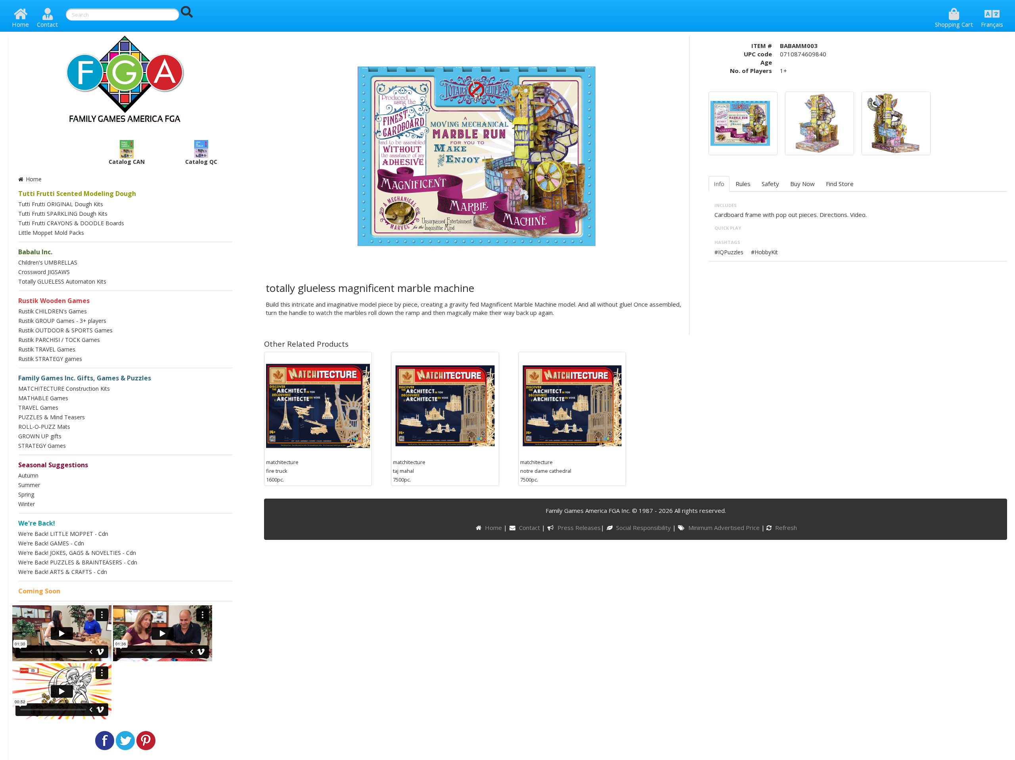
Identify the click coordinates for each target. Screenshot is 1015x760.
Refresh (785, 528)
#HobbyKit (764, 252)
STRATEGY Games (42, 445)
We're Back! (36, 523)
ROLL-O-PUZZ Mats (44, 426)
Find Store (840, 184)
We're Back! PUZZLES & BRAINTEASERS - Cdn (77, 562)
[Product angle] (893, 123)
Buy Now (802, 184)
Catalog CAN (127, 161)
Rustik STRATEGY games (50, 359)
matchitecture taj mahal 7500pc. (409, 471)
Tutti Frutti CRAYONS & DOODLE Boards (71, 223)
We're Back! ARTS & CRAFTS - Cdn (62, 572)
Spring (26, 494)
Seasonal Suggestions (53, 465)
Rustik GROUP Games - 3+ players (62, 320)
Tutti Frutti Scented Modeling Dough (77, 193)
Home (20, 24)
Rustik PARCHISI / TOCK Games (59, 340)
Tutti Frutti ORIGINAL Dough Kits (60, 204)
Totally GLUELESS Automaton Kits (62, 281)
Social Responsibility (644, 528)
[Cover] (740, 123)
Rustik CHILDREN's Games (52, 311)
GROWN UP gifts (39, 436)
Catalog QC (201, 161)
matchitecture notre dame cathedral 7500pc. (545, 471)
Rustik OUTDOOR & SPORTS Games (65, 330)
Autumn (28, 475)
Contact (47, 24)
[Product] (816, 123)
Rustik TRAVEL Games (46, 349)
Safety (770, 184)
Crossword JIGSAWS (44, 272)
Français (992, 24)
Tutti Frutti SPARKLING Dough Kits (62, 213)
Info (719, 184)
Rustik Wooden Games (54, 300)
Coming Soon (39, 591)
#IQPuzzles (728, 252)
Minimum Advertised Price (724, 528)
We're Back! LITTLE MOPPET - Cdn (63, 533)
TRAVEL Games (38, 407)
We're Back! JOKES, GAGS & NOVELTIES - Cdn (77, 553)
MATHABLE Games (43, 398)
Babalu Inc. (35, 252)
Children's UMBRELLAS (47, 262)
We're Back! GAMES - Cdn (51, 543)
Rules (743, 184)
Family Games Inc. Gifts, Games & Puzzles (84, 378)
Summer (29, 485)
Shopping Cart (954, 24)
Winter (26, 504)
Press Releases (578, 528)
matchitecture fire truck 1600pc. (282, 471)
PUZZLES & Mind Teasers (51, 417)
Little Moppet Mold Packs (51, 232)
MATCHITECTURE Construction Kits (64, 388)
